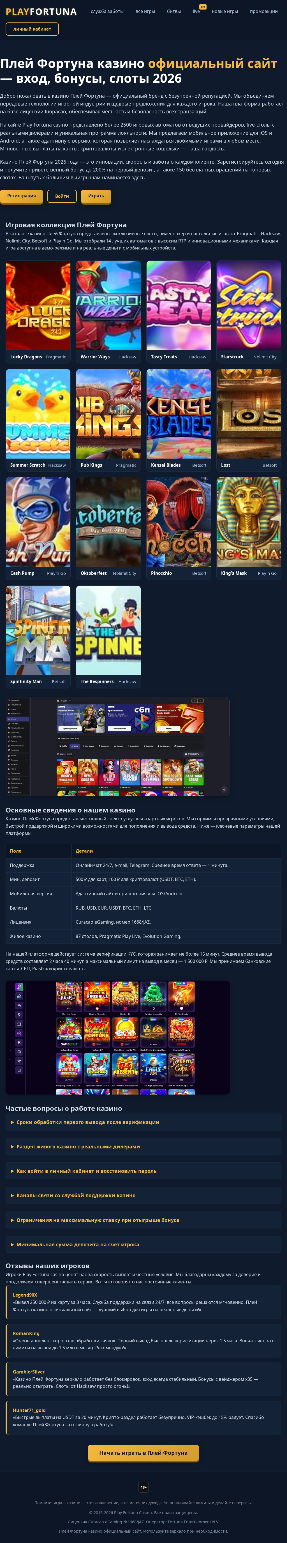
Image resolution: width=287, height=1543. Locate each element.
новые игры (225, 11)
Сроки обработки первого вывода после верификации (88, 1122)
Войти (62, 196)
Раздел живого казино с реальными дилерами (78, 1146)
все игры (145, 11)
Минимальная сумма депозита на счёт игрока (78, 1244)
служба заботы (107, 11)
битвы (174, 11)
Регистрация (21, 195)
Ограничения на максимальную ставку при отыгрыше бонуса (98, 1220)
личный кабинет (32, 29)
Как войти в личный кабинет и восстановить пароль (87, 1170)
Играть (96, 195)
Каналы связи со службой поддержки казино (76, 1195)
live (196, 11)
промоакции (264, 11)
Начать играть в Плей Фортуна (143, 1453)
